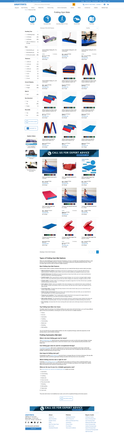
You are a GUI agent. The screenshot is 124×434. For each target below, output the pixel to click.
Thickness (27, 58)
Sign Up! (33, 428)
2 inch (27, 66)
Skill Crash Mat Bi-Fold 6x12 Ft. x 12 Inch (69, 178)
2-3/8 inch (28, 68)
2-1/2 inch (28, 71)
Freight (28, 87)
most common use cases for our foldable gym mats (53, 369)
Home (79, 7)
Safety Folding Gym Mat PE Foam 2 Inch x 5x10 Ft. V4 (68, 140)
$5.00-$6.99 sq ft (30, 52)
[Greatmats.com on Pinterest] (35, 422)
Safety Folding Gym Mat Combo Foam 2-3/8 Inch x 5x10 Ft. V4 (49, 110)
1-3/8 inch (28, 61)
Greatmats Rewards (53, 427)
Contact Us (51, 417)
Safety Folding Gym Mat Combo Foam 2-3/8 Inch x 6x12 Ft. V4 (69, 110)
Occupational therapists (45, 347)
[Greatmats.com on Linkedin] (40, 422)
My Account (51, 426)
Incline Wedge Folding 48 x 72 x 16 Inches (49, 50)
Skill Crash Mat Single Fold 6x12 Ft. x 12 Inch (48, 207)
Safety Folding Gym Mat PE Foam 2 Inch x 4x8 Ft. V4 (48, 140)
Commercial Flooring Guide (91, 429)
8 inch (27, 76)
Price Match (68, 426)
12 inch (28, 78)
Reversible (27, 109)
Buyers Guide (88, 1)
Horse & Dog (50, 7)
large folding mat (55, 355)
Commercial (87, 7)
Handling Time (28, 31)
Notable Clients (52, 420)
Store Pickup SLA (70, 418)
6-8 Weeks (28, 39)
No (27, 103)
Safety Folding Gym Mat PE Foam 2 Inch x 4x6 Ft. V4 (88, 110)
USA (27, 94)
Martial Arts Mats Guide (90, 422)
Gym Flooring (24, 7)
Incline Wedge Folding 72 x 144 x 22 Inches (49, 81)
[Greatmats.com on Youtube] (31, 422)
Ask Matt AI (33, 128)
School (72, 7)
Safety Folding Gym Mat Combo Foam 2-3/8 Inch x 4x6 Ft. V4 (69, 81)
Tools (109, 1)
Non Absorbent (28, 98)
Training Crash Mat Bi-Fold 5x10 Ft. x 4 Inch (69, 207)
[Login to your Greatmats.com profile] (104, 4)
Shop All (17, 7)
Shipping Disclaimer (70, 417)
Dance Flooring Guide (90, 418)
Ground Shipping (29, 82)
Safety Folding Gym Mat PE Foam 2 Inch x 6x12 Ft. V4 (88, 140)
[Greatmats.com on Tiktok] (37, 422)
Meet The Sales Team (54, 424)
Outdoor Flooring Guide (90, 426)
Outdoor (96, 7)
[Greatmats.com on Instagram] (28, 422)
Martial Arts (40, 7)
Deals (100, 1)
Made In (27, 91)
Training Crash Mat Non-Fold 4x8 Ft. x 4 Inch (48, 238)
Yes (27, 101)
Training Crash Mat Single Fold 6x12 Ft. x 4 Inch (89, 238)
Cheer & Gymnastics (62, 7)
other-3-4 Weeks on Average (30, 42)
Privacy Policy (69, 424)
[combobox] (54, 4)
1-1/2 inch (28, 64)
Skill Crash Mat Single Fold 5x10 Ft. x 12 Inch (88, 178)
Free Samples (95, 1)
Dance (32, 7)
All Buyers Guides (89, 417)
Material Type (105, 7)
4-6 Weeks (28, 37)
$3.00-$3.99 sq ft (30, 50)
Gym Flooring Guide (90, 420)
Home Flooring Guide (90, 424)
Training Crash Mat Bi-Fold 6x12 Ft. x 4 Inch (89, 207)
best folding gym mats (47, 340)
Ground (28, 85)
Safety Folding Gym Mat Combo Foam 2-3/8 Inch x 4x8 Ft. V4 (89, 81)
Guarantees (68, 422)
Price (26, 47)
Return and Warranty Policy (72, 420)
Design (82, 1)
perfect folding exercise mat (51, 361)
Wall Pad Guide (89, 431)
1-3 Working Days (30, 34)
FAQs (50, 422)
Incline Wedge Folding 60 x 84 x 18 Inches (89, 50)
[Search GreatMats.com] (74, 4)
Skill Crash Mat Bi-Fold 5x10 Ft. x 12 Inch (49, 178)
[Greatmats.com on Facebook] (25, 422)
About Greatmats (52, 418)
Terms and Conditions (71, 427)
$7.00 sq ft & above (30, 54)
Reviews (104, 1)
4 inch (27, 73)
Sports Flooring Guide (90, 427)
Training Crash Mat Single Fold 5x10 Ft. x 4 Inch (69, 238)
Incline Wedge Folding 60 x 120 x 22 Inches (69, 50)
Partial (27, 106)
